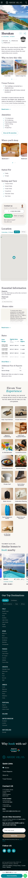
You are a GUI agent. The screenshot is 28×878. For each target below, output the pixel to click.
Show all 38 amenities (10, 133)
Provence (4, 651)
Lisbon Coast (5, 709)
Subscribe (14, 836)
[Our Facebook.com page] (9, 851)
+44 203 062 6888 (7, 802)
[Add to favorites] (20, 33)
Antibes (4, 660)
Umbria (4, 626)
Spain (4, 631)
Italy (4, 609)
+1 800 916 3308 (6, 806)
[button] (23, 39)
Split (3, 680)
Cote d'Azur (5, 653)
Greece (4, 684)
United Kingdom (7, 718)
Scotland (4, 721)
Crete (3, 698)
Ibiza (3, 635)
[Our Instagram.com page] (4, 851)
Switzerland (6, 730)
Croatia (5, 667)
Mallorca (4, 633)
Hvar (3, 675)
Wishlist (7, 767)
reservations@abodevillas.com (11, 811)
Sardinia (4, 617)
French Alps (5, 662)
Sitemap (9, 867)
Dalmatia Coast (6, 669)
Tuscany (4, 613)
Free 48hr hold (8, 221)
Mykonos (4, 689)
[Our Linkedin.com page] (14, 851)
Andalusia (4, 640)
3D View (23, 231)
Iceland (5, 714)
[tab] (12, 79)
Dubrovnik (4, 671)
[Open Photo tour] (24, 27)
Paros (3, 693)
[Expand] (26, 872)
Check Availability (12, 875)
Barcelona (4, 637)
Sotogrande (5, 644)
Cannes (4, 658)
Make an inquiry (18, 216)
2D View (17, 231)
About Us (5, 775)
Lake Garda (5, 622)
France (4, 649)
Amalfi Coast (5, 611)
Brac (3, 673)
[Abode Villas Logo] (14, 2)
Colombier (6, 36)
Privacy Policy (17, 865)
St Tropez (4, 655)
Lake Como (5, 620)
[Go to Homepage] (14, 757)
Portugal (5, 702)
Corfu (3, 687)
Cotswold (4, 725)
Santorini (4, 691)
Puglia (3, 624)
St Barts (12, 36)
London (4, 723)
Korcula (4, 678)
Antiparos (4, 695)
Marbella (4, 642)
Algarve (4, 705)
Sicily (3, 615)
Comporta (4, 707)
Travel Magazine (7, 771)
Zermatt (4, 732)
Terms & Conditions (7, 865)
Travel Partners (7, 779)
